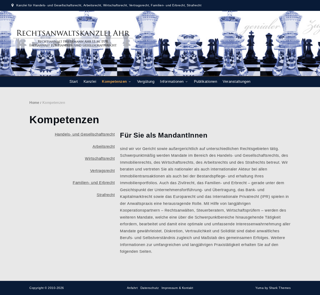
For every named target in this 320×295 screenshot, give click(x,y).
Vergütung (146, 81)
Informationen (172, 81)
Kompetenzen (114, 81)
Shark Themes (280, 288)
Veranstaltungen (237, 81)
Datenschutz (149, 288)
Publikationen (205, 81)
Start (73, 81)
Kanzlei (90, 81)
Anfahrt (132, 288)
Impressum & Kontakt (177, 288)
